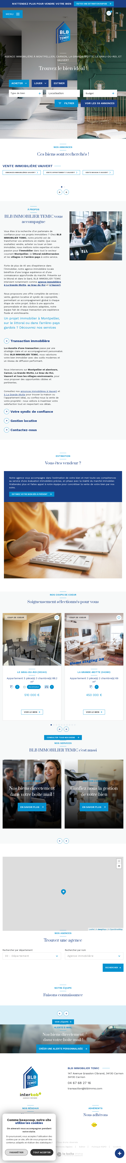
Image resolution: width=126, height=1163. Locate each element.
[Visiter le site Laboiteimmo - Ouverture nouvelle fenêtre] (69, 1154)
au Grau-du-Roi (36, 285)
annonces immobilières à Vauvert (39, 391)
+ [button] (119, 861)
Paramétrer (16, 1152)
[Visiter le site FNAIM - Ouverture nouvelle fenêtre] (94, 1125)
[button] (66, 192)
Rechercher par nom (75, 950)
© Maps (101, 929)
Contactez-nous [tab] (23, 430)
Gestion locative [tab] (23, 421)
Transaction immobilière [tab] (30, 341)
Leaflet (91, 929)
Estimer (59, 83)
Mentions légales (64, 1147)
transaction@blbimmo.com (85, 1088)
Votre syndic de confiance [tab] (31, 412)
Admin (82, 1147)
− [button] (119, 866)
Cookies (117, 1147)
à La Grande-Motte (14, 394)
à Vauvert (55, 285)
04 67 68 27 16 (79, 1083)
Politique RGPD (99, 1147)
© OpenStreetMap (115, 929)
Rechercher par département (18, 950)
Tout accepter (42, 1152)
